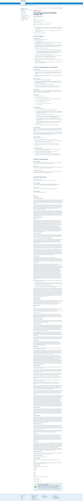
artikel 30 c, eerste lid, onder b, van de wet (51, 56)
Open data (43, 495)
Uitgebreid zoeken (31, 5)
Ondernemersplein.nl (55, 497)
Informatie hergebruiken (35, 495)
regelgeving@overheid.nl (57, 488)
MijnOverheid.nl (55, 495)
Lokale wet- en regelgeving (25, 5)
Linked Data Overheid (45, 496)
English (22, 497)
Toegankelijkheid (34, 497)
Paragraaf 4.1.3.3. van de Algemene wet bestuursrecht (41, 75)
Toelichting (22, 20)
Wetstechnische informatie (24, 8)
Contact (22, 496)
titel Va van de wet (59, 42)
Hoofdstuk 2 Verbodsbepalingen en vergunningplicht (25, 16)
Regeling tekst (22, 9)
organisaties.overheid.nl (55, 487)
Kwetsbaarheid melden (34, 499)
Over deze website (23, 495)
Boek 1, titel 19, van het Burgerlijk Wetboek (52, 116)
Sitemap (33, 498)
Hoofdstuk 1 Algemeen (24, 14)
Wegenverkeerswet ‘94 (43, 61)
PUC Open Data (44, 497)
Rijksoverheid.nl (55, 496)
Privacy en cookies (34, 496)
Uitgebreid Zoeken (31, 3)
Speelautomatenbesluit (37, 42)
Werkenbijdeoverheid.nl (56, 498)
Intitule (22, 13)
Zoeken (26, 3)
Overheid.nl (22, 3)
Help (21, 498)
